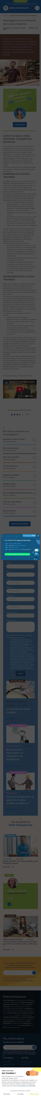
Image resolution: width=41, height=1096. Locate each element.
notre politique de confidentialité (26, 1085)
